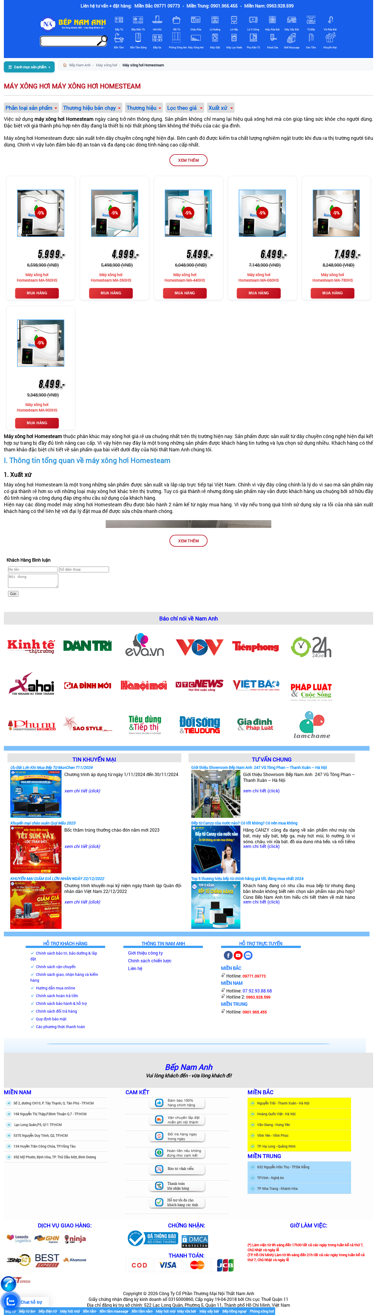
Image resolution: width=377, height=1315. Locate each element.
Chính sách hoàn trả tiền (57, 995)
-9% (40, 213)
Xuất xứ (218, 107)
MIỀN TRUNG (264, 1155)
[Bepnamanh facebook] (228, 958)
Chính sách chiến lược (150, 960)
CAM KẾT (137, 1092)
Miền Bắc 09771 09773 (157, 6)
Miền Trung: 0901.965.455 (212, 6)
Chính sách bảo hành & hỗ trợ (61, 1003)
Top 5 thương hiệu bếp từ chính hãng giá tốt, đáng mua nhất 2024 (247, 878)
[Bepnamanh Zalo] (248, 958)
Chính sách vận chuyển (56, 966)
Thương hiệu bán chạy (89, 107)
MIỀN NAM (17, 1092)
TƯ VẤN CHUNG (272, 759)
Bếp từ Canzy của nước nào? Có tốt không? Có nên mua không (244, 823)
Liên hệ (135, 968)
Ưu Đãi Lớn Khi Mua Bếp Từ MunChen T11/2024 (51, 767)
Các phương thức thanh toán (60, 1026)
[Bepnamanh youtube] (238, 958)
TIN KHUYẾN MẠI (94, 759)
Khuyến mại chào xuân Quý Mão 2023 (42, 823)
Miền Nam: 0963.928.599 (269, 6)
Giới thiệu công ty (145, 953)
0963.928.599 (258, 997)
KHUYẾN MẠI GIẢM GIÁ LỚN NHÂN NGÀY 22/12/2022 (57, 878)
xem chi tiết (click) (82, 790)
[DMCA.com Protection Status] (195, 1246)
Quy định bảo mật (51, 1018)
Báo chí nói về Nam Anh (188, 618)
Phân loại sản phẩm (29, 107)
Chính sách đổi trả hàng (56, 1011)
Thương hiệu (141, 107)
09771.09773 (254, 976)
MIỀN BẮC (261, 1092)
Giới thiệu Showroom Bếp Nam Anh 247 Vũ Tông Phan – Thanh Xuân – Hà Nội (259, 767)
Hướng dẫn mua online (55, 988)
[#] (153, 1246)
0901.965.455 (255, 1012)
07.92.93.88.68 (257, 991)
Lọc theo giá (182, 107)
